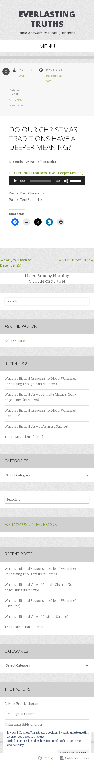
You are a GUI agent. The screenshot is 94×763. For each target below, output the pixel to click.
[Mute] (66, 181)
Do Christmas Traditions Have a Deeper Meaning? (47, 173)
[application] (47, 180)
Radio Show (16, 105)
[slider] (76, 180)
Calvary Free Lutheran (21, 704)
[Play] (15, 181)
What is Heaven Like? (76, 260)
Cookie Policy (15, 745)
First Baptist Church (20, 714)
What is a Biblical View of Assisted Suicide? (36, 426)
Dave (22, 75)
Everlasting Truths (46, 18)
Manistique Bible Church (23, 724)
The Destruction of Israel (24, 437)
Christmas (15, 99)
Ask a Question (16, 341)
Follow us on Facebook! (31, 524)
